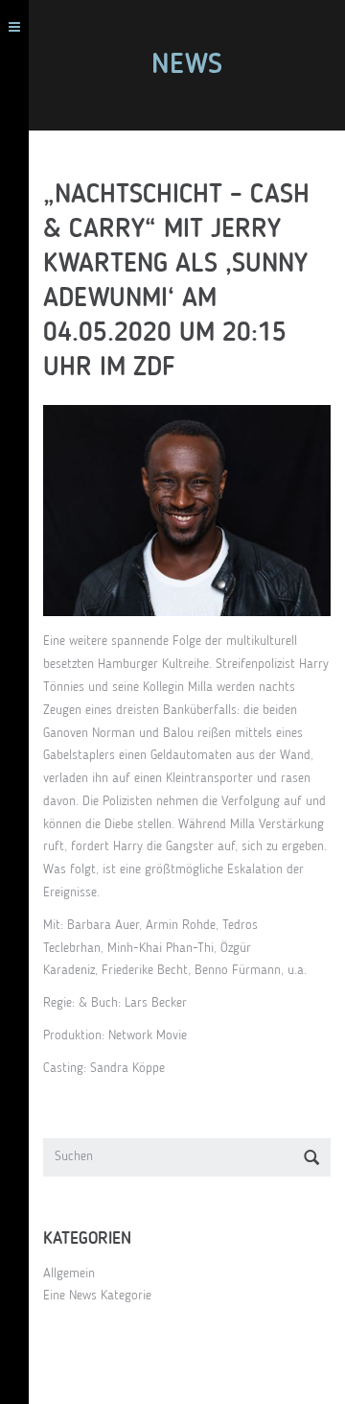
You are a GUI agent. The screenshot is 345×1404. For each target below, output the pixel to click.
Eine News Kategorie (97, 1295)
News (186, 65)
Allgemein (69, 1273)
